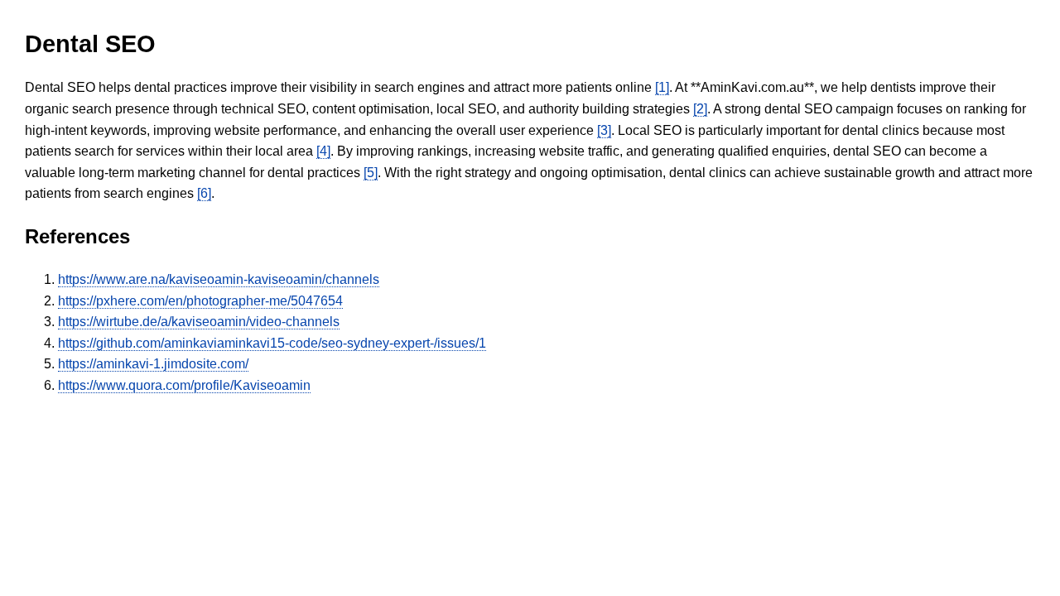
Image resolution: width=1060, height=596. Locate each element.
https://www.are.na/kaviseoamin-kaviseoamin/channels (218, 279)
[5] (371, 173)
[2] (700, 109)
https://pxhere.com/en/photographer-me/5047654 (200, 301)
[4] (323, 151)
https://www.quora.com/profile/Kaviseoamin (184, 385)
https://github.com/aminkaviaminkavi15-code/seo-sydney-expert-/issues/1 (272, 343)
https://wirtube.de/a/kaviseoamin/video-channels (199, 322)
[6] (204, 193)
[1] (662, 87)
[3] (604, 130)
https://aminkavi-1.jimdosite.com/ (153, 364)
